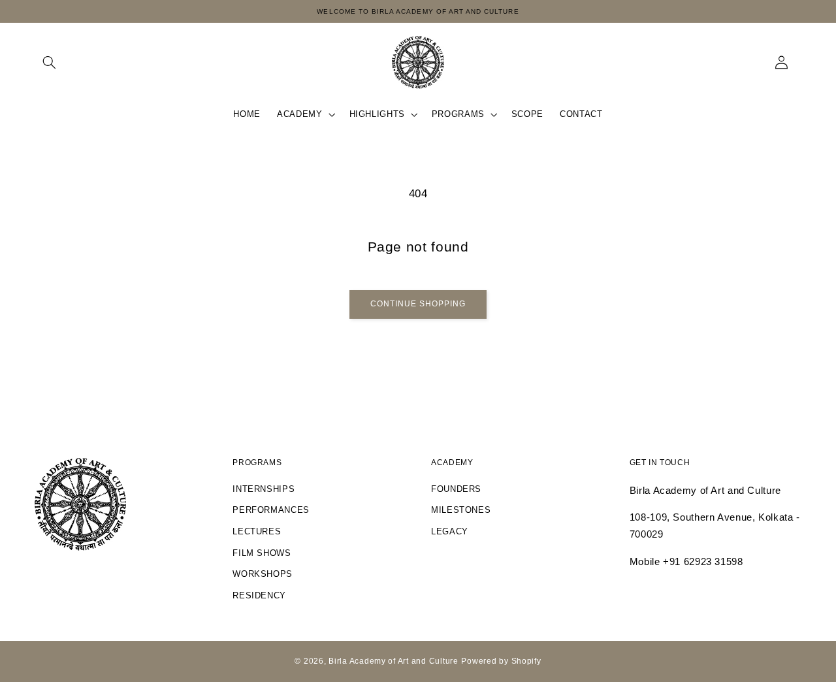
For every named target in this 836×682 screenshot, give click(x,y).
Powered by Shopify (501, 661)
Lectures (257, 531)
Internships (264, 489)
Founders (456, 489)
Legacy (449, 531)
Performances (271, 510)
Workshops (263, 574)
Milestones (460, 510)
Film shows (262, 553)
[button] (50, 62)
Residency (259, 595)
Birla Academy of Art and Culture (393, 661)
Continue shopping (418, 304)
